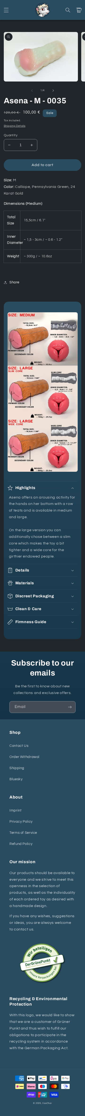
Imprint (15, 810)
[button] (6, 10)
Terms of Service (23, 833)
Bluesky (15, 779)
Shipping (16, 768)
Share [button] (14, 282)
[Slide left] (32, 90)
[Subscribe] (69, 707)
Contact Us (18, 746)
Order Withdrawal (24, 757)
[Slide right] (53, 90)
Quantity (10, 135)
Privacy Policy (21, 821)
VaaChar (47, 1103)
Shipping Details (15, 126)
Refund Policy (20, 844)
